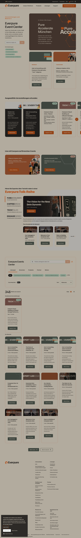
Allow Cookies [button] (6, 530)
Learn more (5, 527)
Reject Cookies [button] (14, 530)
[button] (8, 533)
